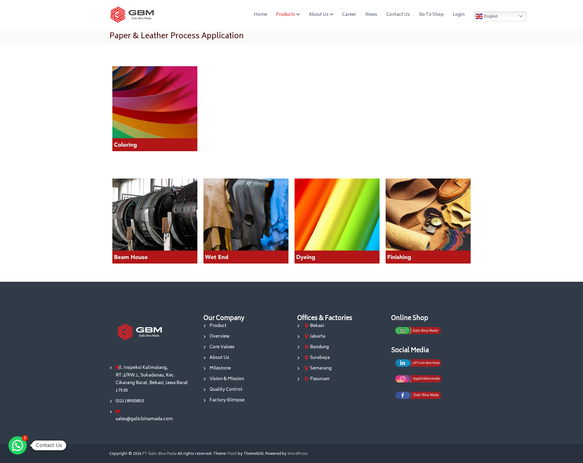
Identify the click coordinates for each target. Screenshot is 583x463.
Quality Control (226, 389)
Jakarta (317, 336)
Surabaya (320, 358)
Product (218, 326)
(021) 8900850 (130, 401)
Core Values (222, 347)
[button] (18, 445)
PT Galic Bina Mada (159, 454)
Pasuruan (319, 379)
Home (260, 15)
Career (349, 15)
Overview (220, 336)
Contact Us (398, 15)
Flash (232, 454)
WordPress (298, 454)
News (371, 15)
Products (285, 15)
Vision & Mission (227, 379)
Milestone (220, 368)
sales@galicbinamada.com (144, 419)
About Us (319, 15)
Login (459, 15)
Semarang (321, 368)
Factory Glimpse (227, 400)
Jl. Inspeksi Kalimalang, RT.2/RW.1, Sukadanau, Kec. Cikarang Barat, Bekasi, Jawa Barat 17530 (152, 379)
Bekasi (317, 326)
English (490, 15)
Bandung (319, 347)
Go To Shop (431, 15)
